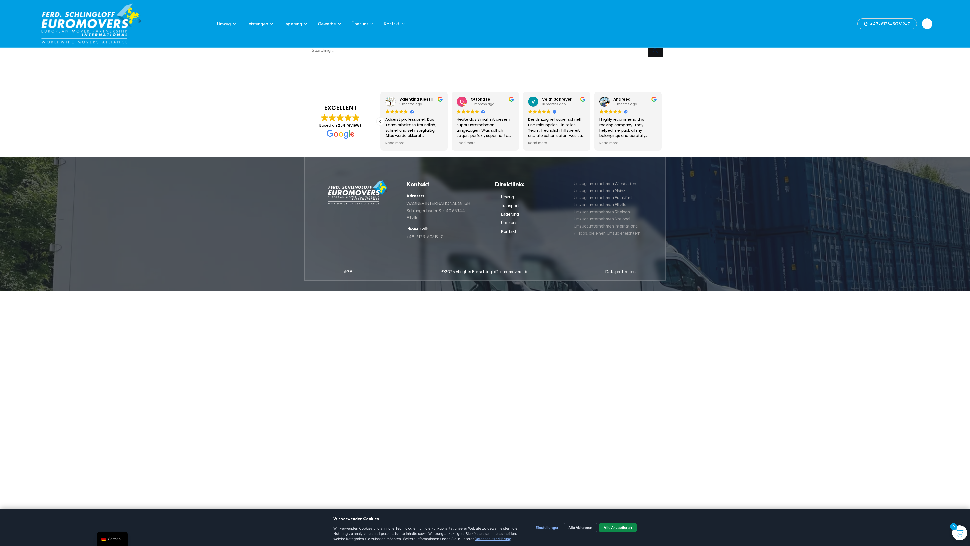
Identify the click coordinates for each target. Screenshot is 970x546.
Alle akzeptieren (618, 527)
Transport (510, 205)
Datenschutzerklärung (493, 539)
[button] (380, 121)
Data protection (620, 271)
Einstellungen (548, 527)
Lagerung (293, 23)
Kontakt (392, 23)
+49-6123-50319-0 (890, 23)
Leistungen (257, 23)
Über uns (360, 23)
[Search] (655, 50)
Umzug (224, 23)
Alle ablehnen (580, 527)
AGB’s (350, 271)
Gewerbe (327, 23)
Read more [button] (394, 143)
